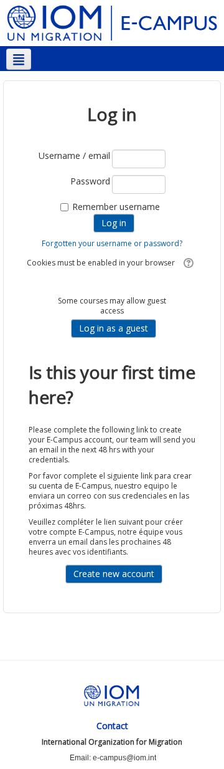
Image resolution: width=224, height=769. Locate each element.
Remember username (116, 207)
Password (90, 181)
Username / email (74, 155)
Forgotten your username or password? (112, 243)
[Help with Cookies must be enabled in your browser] (187, 262)
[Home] (112, 22)
